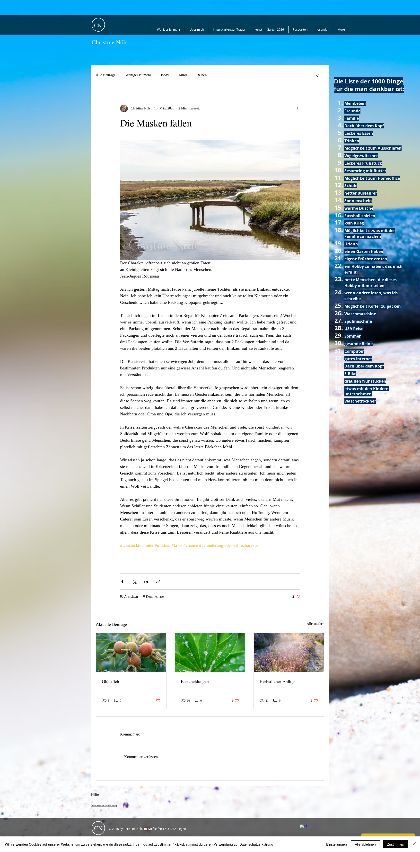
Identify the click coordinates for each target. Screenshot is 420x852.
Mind (183, 75)
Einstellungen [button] (336, 844)
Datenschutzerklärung (256, 844)
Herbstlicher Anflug (277, 681)
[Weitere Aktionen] (297, 108)
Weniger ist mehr (138, 75)
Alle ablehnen (365, 844)
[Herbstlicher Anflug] (289, 652)
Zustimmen (395, 844)
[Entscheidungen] (210, 652)
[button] (318, 75)
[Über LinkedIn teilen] (146, 581)
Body (165, 75)
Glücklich (110, 681)
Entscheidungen (195, 681)
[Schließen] (414, 844)
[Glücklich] (131, 652)
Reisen (202, 75)
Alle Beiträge (106, 75)
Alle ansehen (315, 624)
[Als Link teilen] (158, 581)
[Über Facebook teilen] (122, 581)
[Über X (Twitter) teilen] (134, 581)
